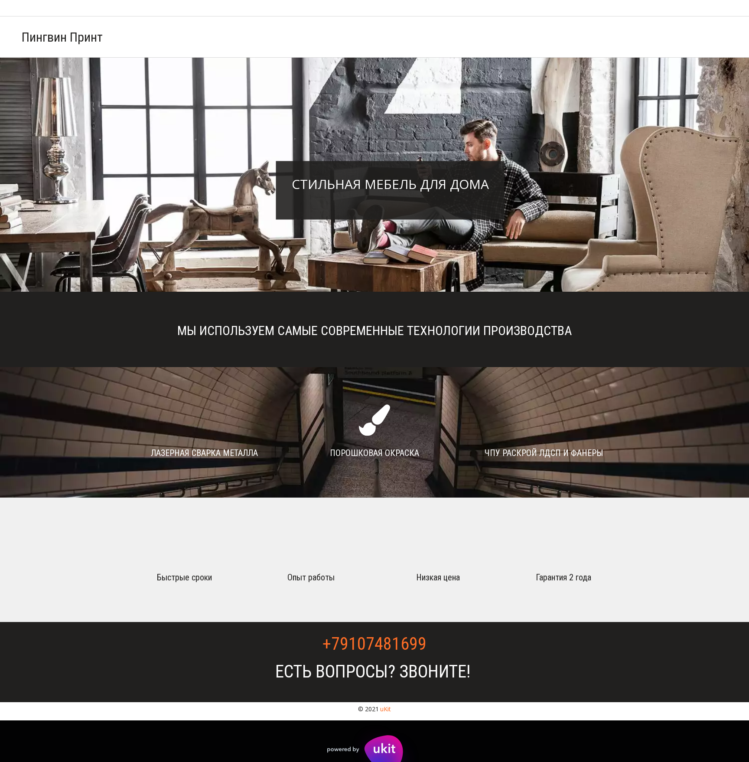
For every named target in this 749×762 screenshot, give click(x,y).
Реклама (456, 37)
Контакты (679, 37)
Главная (411, 37)
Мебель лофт (584, 37)
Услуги (634, 37)
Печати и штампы (516, 37)
